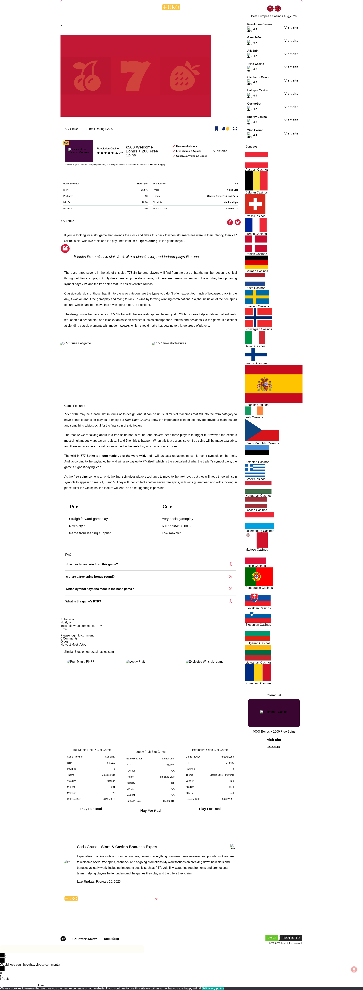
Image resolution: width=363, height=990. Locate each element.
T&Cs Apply (274, 746)
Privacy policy (214, 988)
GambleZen (254, 37)
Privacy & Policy (276, 905)
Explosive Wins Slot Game (210, 749)
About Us (232, 905)
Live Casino (234, 911)
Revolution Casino (108, 148)
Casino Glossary (197, 911)
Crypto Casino (242, 8)
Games (103, 8)
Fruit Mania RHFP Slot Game (91, 749)
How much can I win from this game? (91, 564)
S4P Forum (146, 8)
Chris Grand (87, 847)
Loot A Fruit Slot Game (151, 751)
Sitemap (272, 922)
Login (225, 80)
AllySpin (252, 50)
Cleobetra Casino (258, 77)
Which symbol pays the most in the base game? (99, 589)
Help (260, 8)
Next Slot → (168, 829)
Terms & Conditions (278, 911)
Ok (203, 988)
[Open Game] (235, 129)
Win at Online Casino (199, 916)
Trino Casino (255, 63)
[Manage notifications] (354, 969)
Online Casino (216, 8)
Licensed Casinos (237, 922)
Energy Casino (257, 116)
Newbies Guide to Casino (202, 905)
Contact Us (273, 916)
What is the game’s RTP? (83, 601)
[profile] (289, 8)
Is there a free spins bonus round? (90, 576)
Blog (92, 8)
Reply (5, 978)
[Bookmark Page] (216, 129)
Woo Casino (255, 130)
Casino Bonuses (124, 8)
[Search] (270, 8)
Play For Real (91, 809)
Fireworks (229, 775)
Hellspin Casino (257, 90)
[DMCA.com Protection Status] (283, 940)
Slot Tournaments (197, 922)
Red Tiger (142, 183)
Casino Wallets (236, 916)
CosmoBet (254, 103)
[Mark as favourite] (226, 129)
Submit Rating (95, 129)
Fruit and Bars (230, 196)
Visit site (220, 151)
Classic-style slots (76, 293)
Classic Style (214, 196)
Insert (41, 985)
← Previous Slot (136, 829)
